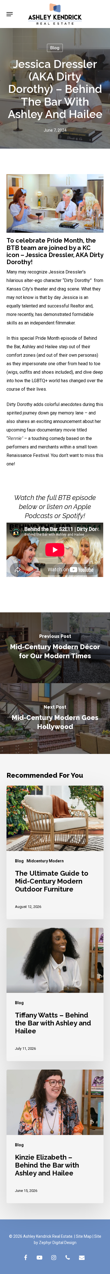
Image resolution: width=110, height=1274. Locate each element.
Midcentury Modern (45, 861)
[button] (9, 14)
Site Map (84, 1236)
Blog (55, 48)
